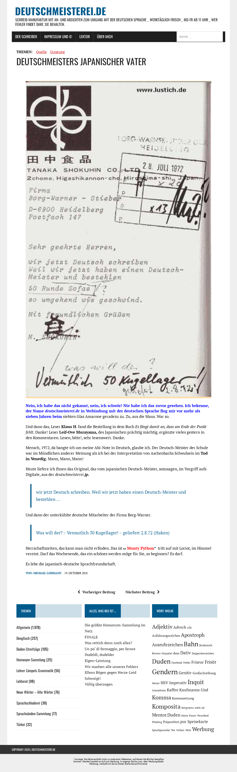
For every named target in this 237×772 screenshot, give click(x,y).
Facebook (177, 662)
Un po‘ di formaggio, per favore (110, 648)
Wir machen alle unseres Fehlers (111, 666)
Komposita (166, 706)
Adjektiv (162, 626)
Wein (188, 730)
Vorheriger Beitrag (98, 591)
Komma (161, 697)
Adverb (179, 627)
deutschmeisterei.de (43, 749)
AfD (189, 627)
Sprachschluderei (28, 703)
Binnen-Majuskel (162, 653)
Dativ (185, 653)
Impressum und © (58, 36)
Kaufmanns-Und (193, 689)
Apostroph (193, 634)
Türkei (20, 724)
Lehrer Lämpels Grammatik (34, 670)
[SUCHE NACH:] (201, 36)
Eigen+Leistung (97, 660)
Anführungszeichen (166, 635)
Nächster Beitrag (140, 591)
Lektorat (22, 681)
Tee (173, 730)
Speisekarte (197, 721)
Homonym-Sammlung (30, 659)
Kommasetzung (183, 698)
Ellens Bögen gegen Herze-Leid (110, 672)
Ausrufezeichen (167, 645)
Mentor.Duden (166, 715)
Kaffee (172, 689)
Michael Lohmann (47, 573)
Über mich (105, 36)
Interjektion (159, 690)
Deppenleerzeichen (203, 653)
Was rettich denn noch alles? (108, 642)
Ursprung (57, 51)
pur (183, 721)
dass (176, 653)
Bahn (191, 644)
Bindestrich (205, 645)
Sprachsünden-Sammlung (33, 713)
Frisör (210, 662)
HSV (164, 682)
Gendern (165, 671)
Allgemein (23, 627)
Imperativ (178, 682)
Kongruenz (187, 707)
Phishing (157, 722)
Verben (180, 730)
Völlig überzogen (99, 684)
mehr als (200, 707)
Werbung (203, 729)
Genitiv (185, 672)
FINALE (91, 637)
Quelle (41, 51)
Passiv (192, 715)
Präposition (171, 722)
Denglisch (23, 638)
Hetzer (156, 683)
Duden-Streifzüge (28, 649)
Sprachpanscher (161, 730)
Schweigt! (93, 678)
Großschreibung (204, 673)
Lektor (84, 36)
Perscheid (203, 715)
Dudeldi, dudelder (99, 654)
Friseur (197, 662)
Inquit (196, 682)
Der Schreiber (26, 36)
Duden (161, 661)
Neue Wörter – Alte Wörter (34, 692)
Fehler (186, 662)
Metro (184, 715)
